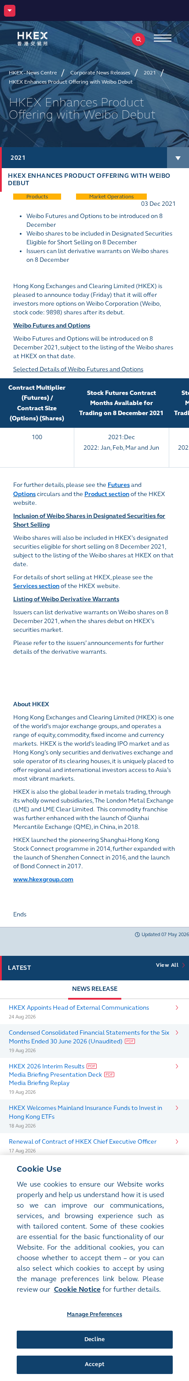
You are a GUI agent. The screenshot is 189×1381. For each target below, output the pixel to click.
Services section (36, 586)
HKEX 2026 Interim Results (46, 1066)
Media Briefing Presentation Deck (55, 1074)
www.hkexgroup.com (43, 879)
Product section (106, 494)
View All (169, 965)
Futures (119, 485)
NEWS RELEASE (94, 989)
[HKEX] (46, 39)
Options (24, 494)
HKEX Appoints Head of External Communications (79, 1007)
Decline (94, 1339)
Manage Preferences (94, 1314)
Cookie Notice (77, 1289)
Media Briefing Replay (39, 1083)
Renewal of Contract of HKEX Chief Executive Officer (82, 1141)
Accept (94, 1364)
